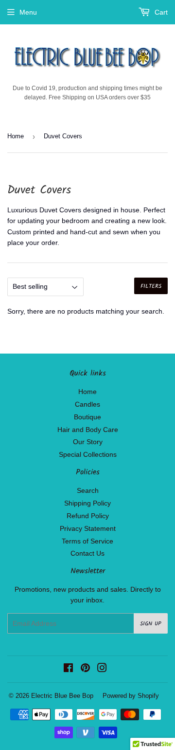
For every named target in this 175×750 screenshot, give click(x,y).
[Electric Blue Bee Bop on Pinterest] (85, 669)
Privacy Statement (88, 528)
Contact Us (87, 553)
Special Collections (88, 454)
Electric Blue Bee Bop (62, 695)
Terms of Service (87, 541)
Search (88, 490)
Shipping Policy (87, 503)
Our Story (88, 442)
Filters (150, 286)
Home (15, 136)
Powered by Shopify (131, 695)
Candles (87, 404)
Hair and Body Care (87, 429)
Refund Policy (88, 516)
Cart (160, 12)
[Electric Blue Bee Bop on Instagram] (102, 669)
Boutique (87, 417)
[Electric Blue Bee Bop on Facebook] (68, 669)
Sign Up (150, 623)
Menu (28, 12)
